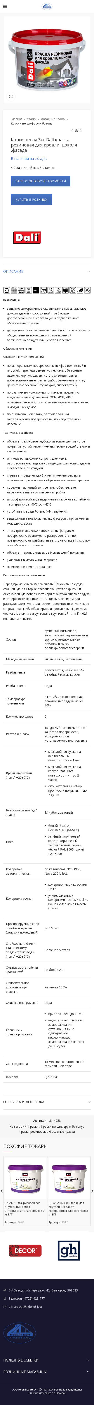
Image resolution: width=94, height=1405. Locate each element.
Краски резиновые (33, 1131)
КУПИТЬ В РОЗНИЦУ (31, 199)
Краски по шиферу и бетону (31, 123)
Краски (32, 119)
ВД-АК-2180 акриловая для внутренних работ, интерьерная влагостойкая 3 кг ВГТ (68, 1208)
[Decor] (25, 1250)
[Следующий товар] (81, 130)
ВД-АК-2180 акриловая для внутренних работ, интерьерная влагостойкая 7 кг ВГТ (24, 1208)
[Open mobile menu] (5, 6)
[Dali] (27, 237)
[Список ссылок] (47, 1290)
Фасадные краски (53, 119)
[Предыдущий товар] (72, 130)
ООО (25, 1389)
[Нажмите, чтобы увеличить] (11, 96)
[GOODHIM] (69, 1250)
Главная (17, 119)
